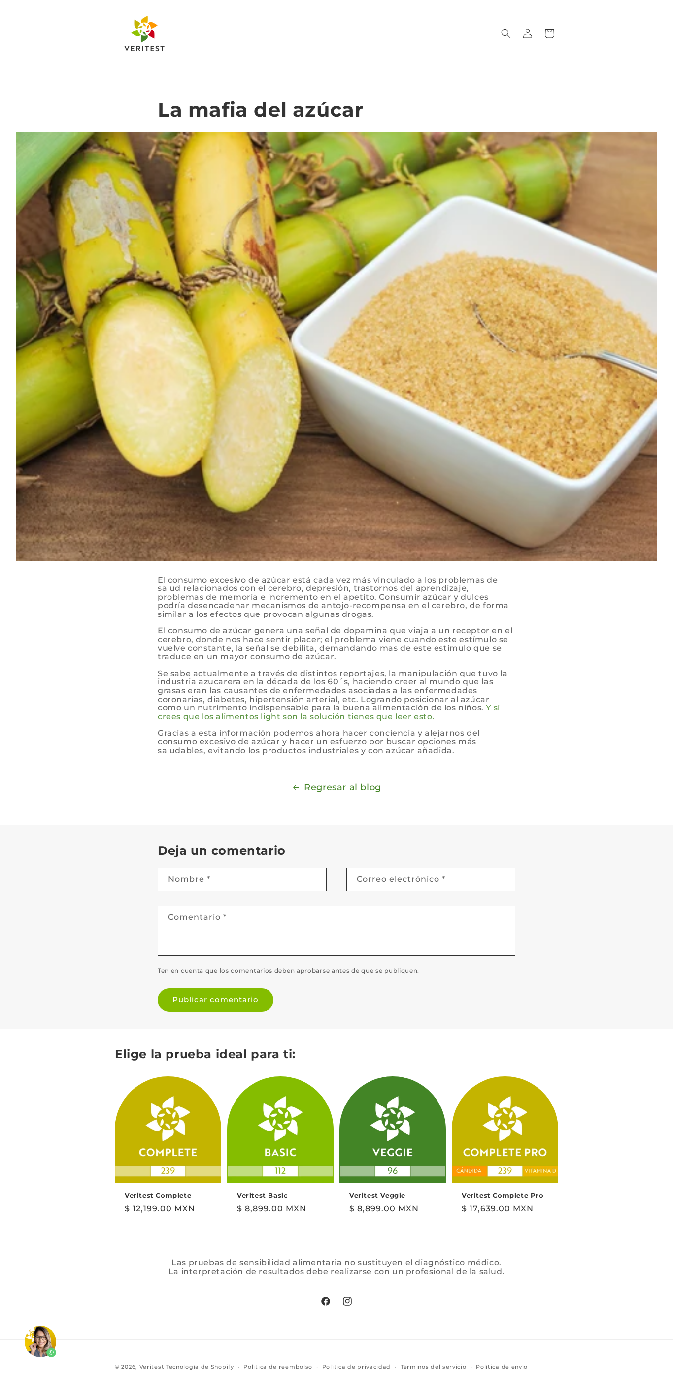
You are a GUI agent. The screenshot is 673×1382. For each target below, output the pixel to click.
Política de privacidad (356, 1366)
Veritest (152, 1366)
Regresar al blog (342, 787)
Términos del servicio (434, 1366)
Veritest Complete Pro (503, 1195)
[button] (506, 33)
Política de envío (502, 1366)
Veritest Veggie (377, 1195)
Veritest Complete (158, 1195)
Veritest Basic (262, 1195)
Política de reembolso (277, 1366)
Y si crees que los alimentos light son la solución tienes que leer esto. (329, 712)
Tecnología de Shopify (200, 1366)
